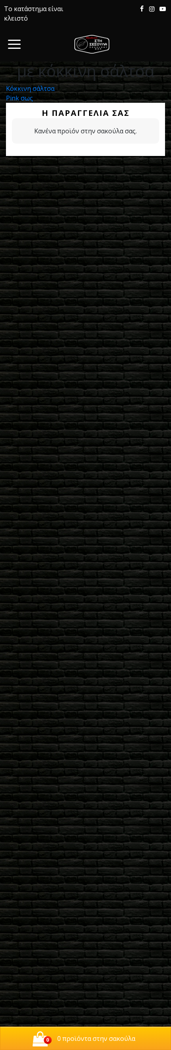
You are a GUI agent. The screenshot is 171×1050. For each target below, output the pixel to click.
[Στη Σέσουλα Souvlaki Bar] (91, 44)
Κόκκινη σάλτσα (30, 88)
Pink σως (19, 98)
